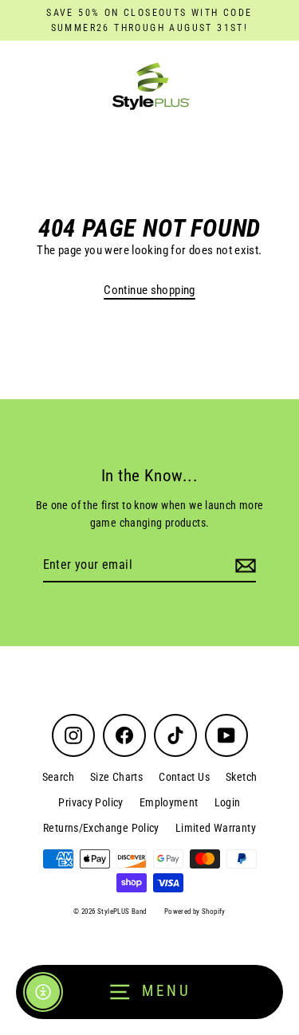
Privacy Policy (90, 802)
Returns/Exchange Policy (101, 827)
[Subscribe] (243, 565)
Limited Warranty (215, 827)
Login (227, 802)
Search (58, 776)
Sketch (241, 776)
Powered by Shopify (195, 911)
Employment (169, 802)
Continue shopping (149, 290)
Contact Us (184, 776)
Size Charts (116, 776)
